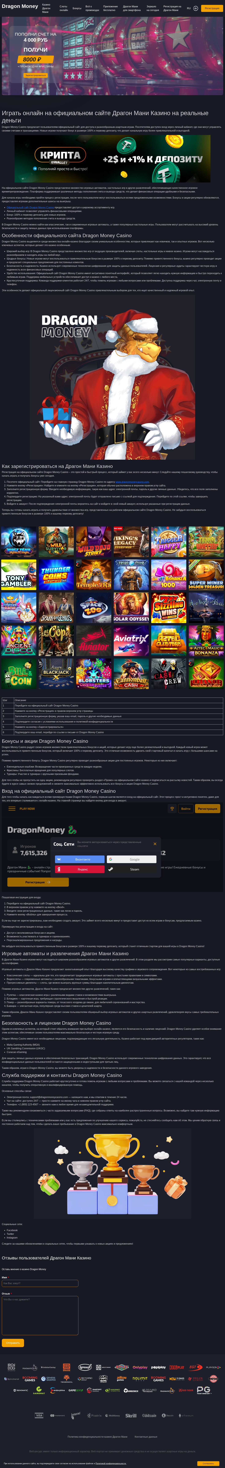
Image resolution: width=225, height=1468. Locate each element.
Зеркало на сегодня (153, 8)
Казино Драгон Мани (46, 8)
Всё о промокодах (92, 8)
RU (189, 8)
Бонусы (77, 8)
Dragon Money (20, 6)
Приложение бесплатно (110, 8)
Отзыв (6, 1293)
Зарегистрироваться (35, 75)
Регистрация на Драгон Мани (172, 8)
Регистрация (212, 8)
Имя (4, 1277)
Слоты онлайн (64, 8)
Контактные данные (146, 1436)
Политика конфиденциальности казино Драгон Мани (97, 1436)
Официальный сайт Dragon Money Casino (30, 207)
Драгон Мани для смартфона (132, 8)
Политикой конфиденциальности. (111, 1463)
